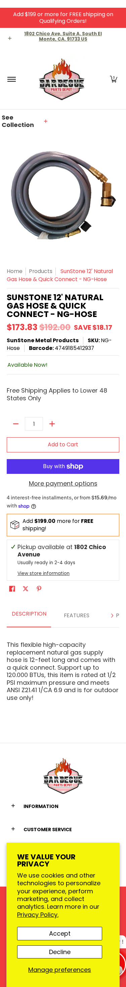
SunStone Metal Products (43, 340)
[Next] (111, 615)
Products (40, 271)
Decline (60, 952)
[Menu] (11, 79)
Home (15, 271)
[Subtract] (16, 424)
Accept (60, 933)
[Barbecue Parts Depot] (62, 79)
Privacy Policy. (37, 914)
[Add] (52, 424)
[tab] (29, 615)
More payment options (63, 484)
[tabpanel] (63, 668)
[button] (113, 79)
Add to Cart (63, 444)
